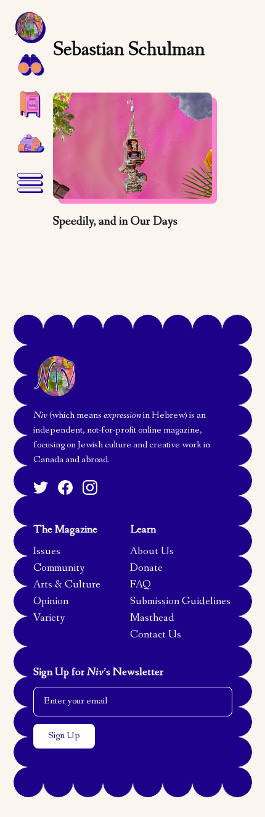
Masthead (152, 618)
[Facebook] (65, 487)
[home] (29, 27)
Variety (49, 618)
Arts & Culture (66, 585)
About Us (152, 552)
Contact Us (155, 635)
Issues (46, 552)
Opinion (50, 602)
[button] (29, 64)
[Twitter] (40, 487)
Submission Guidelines (180, 602)
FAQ (140, 585)
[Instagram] (90, 487)
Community (58, 568)
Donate (146, 568)
